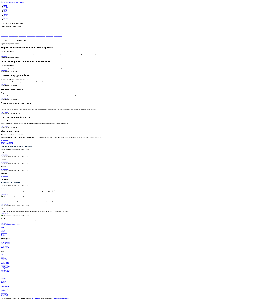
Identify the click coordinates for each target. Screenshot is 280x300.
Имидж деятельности (6, 243)
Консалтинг (3, 281)
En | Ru (5, 5)
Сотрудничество (5, 234)
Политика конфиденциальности (61, 298)
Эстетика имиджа (5, 247)
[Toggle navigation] (1, 1)
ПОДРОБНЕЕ (4, 56)
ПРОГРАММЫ (7, 143)
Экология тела (4, 295)
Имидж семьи (4, 244)
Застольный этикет (40, 36)
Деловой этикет (22, 36)
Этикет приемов (31, 36)
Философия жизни (5, 289)
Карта (5, 20)
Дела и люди (4, 287)
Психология (4, 293)
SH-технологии (4, 294)
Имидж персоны (5, 246)
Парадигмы (3, 290)
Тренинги (3, 283)
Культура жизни (5, 258)
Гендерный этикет (5, 266)
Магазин (6, 18)
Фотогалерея (4, 233)
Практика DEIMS (5, 271)
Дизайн (5, 11)
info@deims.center (36, 298)
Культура (6, 14)
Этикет (5, 13)
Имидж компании (5, 240)
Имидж (5, 10)
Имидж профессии (5, 242)
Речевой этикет (49, 36)
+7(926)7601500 (20, 2)
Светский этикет (13, 36)
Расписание (3, 278)
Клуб (5, 16)
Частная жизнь (4, 36)
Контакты (6, 19)
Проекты (3, 231)
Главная (5, 6)
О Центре (6, 7)
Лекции (2, 280)
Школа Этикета (58, 36)
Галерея (5, 15)
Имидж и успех (4, 239)
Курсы (5, 9)
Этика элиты (4, 291)
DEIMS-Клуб (4, 259)
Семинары (3, 282)
